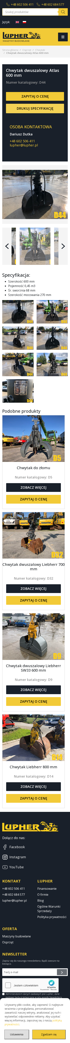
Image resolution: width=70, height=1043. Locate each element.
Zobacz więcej (33, 487)
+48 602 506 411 (22, 4)
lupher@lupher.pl (24, 145)
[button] (7, 246)
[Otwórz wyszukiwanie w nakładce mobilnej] (35, 12)
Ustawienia (16, 1034)
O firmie (42, 895)
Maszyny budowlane (16, 936)
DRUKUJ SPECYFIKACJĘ (35, 108)
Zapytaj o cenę (35, 96)
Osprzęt (26, 50)
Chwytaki (40, 50)
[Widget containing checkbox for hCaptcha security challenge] (30, 985)
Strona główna (10, 50)
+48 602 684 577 (52, 4)
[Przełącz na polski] (24, 21)
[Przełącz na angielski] (17, 21)
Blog (40, 900)
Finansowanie (47, 889)
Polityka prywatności (51, 917)
